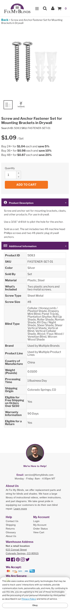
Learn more (20, 508)
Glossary (11, 532)
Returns (10, 528)
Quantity (10, 168)
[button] (18, 173)
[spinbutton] (14, 175)
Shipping (11, 524)
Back (4, 20)
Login (36, 521)
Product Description (21, 202)
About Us (11, 536)
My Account (39, 524)
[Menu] (37, 8)
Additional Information (23, 246)
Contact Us (12, 521)
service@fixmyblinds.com (39, 474)
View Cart (38, 532)
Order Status (40, 528)
